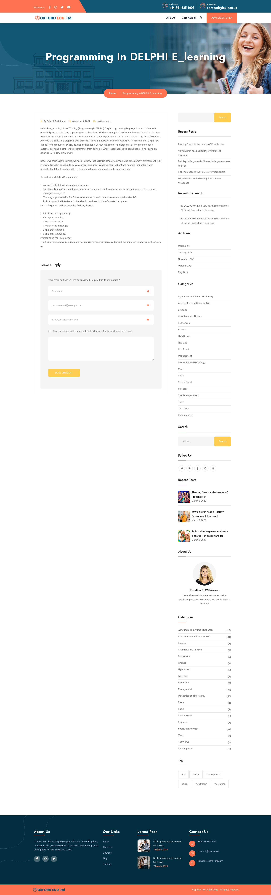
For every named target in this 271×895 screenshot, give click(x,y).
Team (181, 402)
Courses (107, 852)
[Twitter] (62, 7)
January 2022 (185, 252)
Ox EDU (170, 18)
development (213, 774)
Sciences (183, 388)
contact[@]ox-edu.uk (222, 8)
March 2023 (184, 246)
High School (184, 336)
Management (185, 355)
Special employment (188, 395)
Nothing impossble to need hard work (167, 843)
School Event (185, 382)
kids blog (182, 342)
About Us (108, 847)
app (183, 774)
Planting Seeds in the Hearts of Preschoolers (201, 171)
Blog (105, 858)
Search (222, 117)
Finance (182, 329)
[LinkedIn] (55, 7)
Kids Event (183, 349)
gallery (184, 784)
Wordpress (219, 784)
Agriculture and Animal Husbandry (195, 296)
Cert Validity (189, 18)
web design (201, 784)
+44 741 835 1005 (181, 8)
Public (181, 375)
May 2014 (183, 272)
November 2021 (186, 259)
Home (112, 93)
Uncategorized (185, 415)
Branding (182, 309)
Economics (184, 323)
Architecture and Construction (194, 303)
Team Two (183, 408)
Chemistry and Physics (190, 316)
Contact (107, 864)
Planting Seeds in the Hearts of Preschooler (201, 144)
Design (196, 774)
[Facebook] (50, 7)
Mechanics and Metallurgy (191, 362)
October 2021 (185, 265)
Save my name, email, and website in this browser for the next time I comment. (92, 331)
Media (181, 369)
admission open (221, 17)
